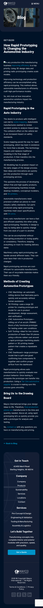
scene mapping (20, 122)
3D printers (12, 194)
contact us (11, 427)
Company (21, 481)
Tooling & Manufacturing (21, 521)
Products (22, 485)
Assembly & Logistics (21, 525)
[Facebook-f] (19, 594)
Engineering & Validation (21, 517)
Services (21, 494)
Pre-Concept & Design (21, 513)
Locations (21, 498)
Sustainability (22, 489)
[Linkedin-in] (29, 594)
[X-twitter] (24, 594)
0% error (11, 214)
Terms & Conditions (17, 587)
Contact (21, 502)
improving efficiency (20, 65)
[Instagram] (13, 594)
